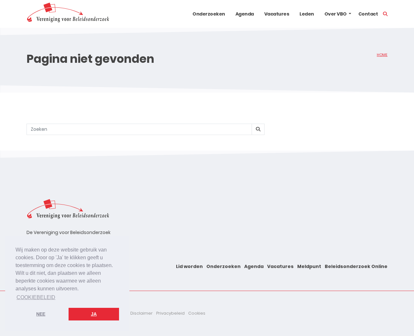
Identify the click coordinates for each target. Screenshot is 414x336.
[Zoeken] (258, 129)
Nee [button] (40, 314)
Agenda (244, 14)
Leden (307, 14)
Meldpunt (309, 266)
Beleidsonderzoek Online (356, 266)
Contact (368, 14)
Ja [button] (94, 314)
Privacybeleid (170, 313)
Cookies (196, 313)
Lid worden (189, 266)
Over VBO (335, 14)
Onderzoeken (208, 14)
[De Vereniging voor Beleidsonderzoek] (68, 14)
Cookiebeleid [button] (35, 297)
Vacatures (276, 14)
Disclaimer (141, 313)
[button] (350, 14)
